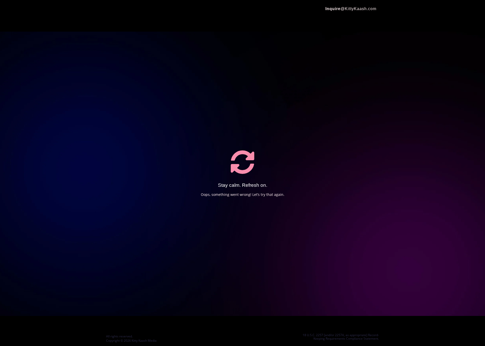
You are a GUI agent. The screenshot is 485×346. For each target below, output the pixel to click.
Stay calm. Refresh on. (242, 185)
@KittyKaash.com (350, 9)
